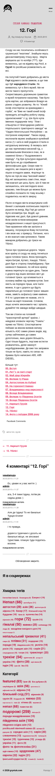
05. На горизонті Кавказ (19, 386)
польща (36, 712)
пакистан (26, 706)
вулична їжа (34, 614)
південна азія (25, 644)
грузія (16, 23)
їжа (24, 665)
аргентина (35, 687)
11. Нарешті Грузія (16, 403)
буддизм (10, 614)
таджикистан (29, 735)
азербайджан (9, 686)
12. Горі (9, 407)
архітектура (40, 607)
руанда (40, 728)
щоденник (30, 751)
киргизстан (8, 703)
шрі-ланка (36, 662)
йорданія (19, 698)
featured (12, 681)
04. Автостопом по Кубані (20, 382)
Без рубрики (39, 681)
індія (8, 665)
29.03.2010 (42, 36)
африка (9, 610)
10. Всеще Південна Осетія (21, 400)
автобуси (29, 602)
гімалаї (12, 624)
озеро (6, 641)
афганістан (9, 690)
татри (23, 652)
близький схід (37, 610)
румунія (7, 732)
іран (17, 665)
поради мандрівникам (19, 716)
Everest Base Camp (10, 598)
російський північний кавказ (19, 728)
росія (8, 648)
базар (21, 610)
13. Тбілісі (11, 410)
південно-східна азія (17, 724)
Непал (12, 602)
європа (10, 755)
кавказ (25, 23)
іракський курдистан (15, 759)
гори (23, 619)
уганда (39, 658)
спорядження (10, 652)
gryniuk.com (16, 770)
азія (28, 607)
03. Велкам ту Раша (16, 379)
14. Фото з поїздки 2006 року (22, 414)
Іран (27, 681)
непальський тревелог (24, 636)
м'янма (26, 702)
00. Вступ (11, 368)
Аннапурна (25, 597)
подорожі (36, 23)
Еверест (38, 597)
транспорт (39, 652)
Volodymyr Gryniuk (23, 36)
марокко (37, 702)
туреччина (29, 657)
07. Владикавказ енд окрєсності (24, 389)
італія (40, 759)
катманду (44, 624)
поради (9, 645)
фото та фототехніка (19, 746)
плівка (19, 641)
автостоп (10, 431)
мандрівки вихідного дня (26, 628)
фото (23, 661)
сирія (39, 648)
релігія (41, 645)
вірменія (8, 619)
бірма (21, 614)
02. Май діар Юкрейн (17, 375)
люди (6, 629)
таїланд (42, 736)
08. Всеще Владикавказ (19, 393)
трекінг (12, 656)
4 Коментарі (29, 41)
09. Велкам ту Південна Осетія (23, 396)
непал (11, 706)
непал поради (9, 632)
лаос (17, 702)
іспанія (32, 759)
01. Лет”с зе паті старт (18, 372)
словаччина (12, 735)
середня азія (23, 648)
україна (9, 661)
